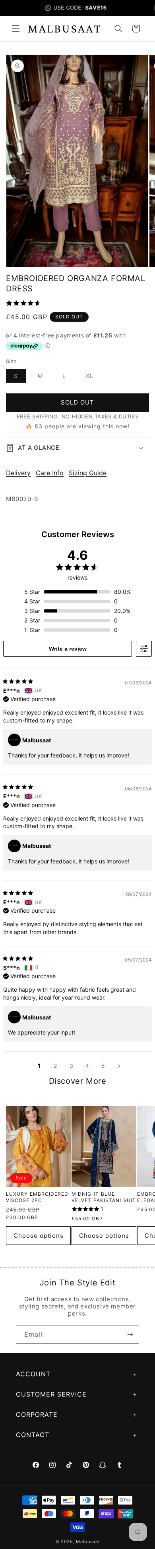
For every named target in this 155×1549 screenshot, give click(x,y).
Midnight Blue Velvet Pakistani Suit (104, 1197)
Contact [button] (32, 1435)
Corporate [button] (37, 1414)
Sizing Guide (88, 473)
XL (93, 377)
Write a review (68, 648)
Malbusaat (88, 1541)
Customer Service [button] (51, 1394)
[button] (16, 28)
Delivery (18, 473)
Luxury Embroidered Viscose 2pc (37, 1197)
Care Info (50, 473)
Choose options (39, 1235)
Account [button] (33, 1374)
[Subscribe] (130, 1334)
